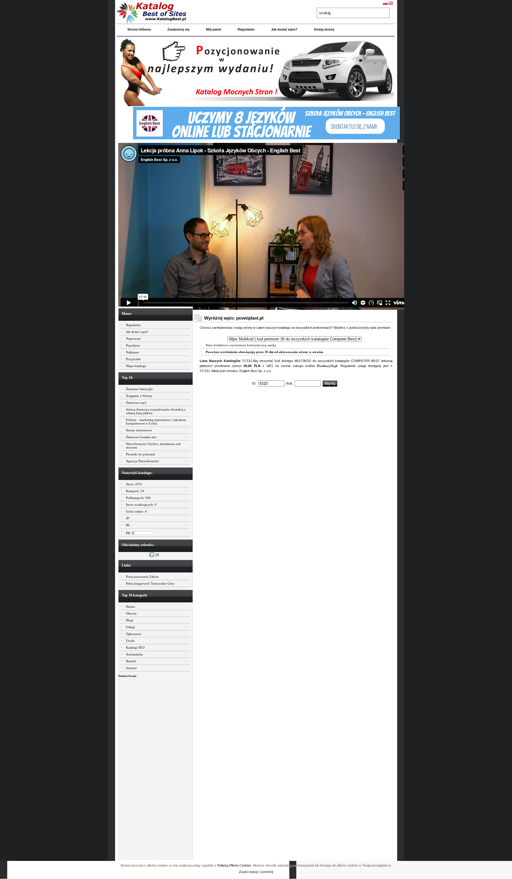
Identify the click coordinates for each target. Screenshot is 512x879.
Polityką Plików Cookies (234, 865)
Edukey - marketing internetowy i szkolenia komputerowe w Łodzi (156, 421)
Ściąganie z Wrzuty (139, 396)
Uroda (130, 640)
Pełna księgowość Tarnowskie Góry (150, 583)
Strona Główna (139, 29)
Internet (131, 668)
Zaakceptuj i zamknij (256, 872)
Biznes (130, 606)
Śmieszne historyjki (139, 389)
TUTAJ (247, 361)
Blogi (129, 620)
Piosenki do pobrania (140, 454)
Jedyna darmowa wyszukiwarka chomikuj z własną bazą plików (156, 411)
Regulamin (246, 29)
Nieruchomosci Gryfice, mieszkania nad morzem (153, 445)
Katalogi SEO (135, 647)
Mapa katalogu (136, 366)
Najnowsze (133, 338)
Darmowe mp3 (136, 402)
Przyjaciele (133, 359)
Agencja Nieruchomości (142, 461)
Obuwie (131, 613)
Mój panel (213, 29)
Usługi (130, 627)
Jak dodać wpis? (284, 29)
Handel (131, 661)
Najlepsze (132, 352)
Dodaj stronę (324, 29)
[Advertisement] (156, 767)
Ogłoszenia (133, 634)
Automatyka (134, 654)
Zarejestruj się (178, 29)
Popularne (133, 345)
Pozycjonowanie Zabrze (142, 576)
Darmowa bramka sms (141, 437)
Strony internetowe (139, 430)
